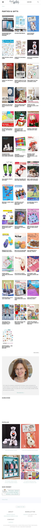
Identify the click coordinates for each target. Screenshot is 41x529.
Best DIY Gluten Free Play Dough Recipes (20, 251)
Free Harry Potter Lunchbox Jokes (32, 81)
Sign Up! (25, 514)
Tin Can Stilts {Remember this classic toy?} (6, 322)
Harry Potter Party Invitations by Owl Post (7, 105)
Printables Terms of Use (11, 516)
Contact (10, 522)
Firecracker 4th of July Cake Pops (7, 298)
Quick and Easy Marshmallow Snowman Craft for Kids (20, 130)
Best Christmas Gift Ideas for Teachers (32, 180)
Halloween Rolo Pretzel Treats (32, 251)
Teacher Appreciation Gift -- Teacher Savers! (20, 155)
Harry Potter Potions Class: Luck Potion (32, 105)
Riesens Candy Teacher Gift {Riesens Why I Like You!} (32, 155)
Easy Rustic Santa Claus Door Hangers (20, 274)
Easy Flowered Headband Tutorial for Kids (20, 227)
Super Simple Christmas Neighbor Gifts (7, 274)
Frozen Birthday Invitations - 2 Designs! (6, 34)
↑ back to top (21, 506)
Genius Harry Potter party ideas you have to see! (20, 81)
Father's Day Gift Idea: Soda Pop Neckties (19, 203)
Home (3, 6)
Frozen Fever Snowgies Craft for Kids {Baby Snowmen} (7, 154)
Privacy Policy (5, 499)
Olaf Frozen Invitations (30, 34)
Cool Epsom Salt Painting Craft (32, 298)
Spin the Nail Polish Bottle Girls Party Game (32, 227)
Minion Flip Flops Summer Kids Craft (7, 251)
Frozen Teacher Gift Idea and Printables (20, 180)
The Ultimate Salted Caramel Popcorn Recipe (20, 105)
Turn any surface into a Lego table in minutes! (32, 322)
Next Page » (36, 352)
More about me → (20, 392)
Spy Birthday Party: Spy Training (32, 203)
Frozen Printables (20, 33)
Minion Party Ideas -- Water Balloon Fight (7, 227)
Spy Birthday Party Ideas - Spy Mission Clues (7, 129)
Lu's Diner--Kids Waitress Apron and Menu (32, 274)
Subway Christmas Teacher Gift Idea (32, 129)
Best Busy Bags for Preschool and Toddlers (20, 322)
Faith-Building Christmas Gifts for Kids (20, 298)
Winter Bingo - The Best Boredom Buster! (7, 346)
